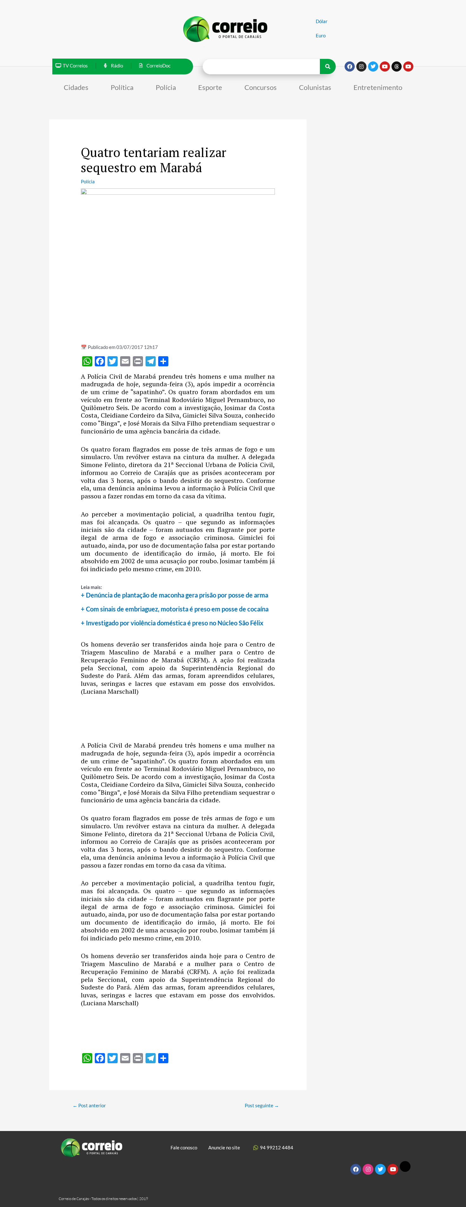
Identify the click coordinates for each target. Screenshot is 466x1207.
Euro (321, 35)
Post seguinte (262, 1105)
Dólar (321, 21)
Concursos (260, 87)
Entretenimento (377, 87)
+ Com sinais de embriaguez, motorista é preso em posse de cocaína (175, 609)
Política (122, 87)
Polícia (166, 87)
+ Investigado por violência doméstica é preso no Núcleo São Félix (172, 623)
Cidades (76, 87)
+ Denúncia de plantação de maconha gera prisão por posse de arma (174, 595)
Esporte (210, 87)
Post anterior (89, 1105)
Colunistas (315, 87)
